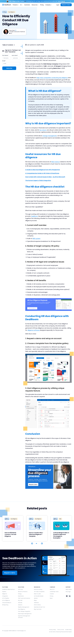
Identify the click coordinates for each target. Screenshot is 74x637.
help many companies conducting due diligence (52, 78)
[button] (15, 4)
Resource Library (38, 589)
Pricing (42, 5)
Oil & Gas (20, 589)
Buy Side (20, 600)
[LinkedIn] (70, 596)
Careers (52, 594)
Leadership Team (54, 591)
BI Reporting (5, 605)
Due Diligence (21, 609)
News (51, 598)
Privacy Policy (52, 629)
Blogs (35, 600)
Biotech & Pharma (22, 591)
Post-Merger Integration (24, 611)
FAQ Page (68, 591)
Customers (27, 5)
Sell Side (20, 602)
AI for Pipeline (5, 598)
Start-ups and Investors (24, 598)
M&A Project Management (25, 613)
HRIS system (36, 238)
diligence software (34, 330)
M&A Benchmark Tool (39, 607)
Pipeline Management (23, 607)
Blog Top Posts (37, 609)
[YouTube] (67, 596)
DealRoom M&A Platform (8, 589)
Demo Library (37, 605)
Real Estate (21, 596)
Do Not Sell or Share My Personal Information (60, 632)
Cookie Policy (68, 629)
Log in (57, 5)
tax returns (43, 130)
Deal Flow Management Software (24, 616)
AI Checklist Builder (38, 596)
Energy (20, 594)
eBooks (36, 598)
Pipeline (4, 591)
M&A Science (55, 162)
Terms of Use (60, 629)
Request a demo (66, 5)
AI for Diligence (6, 600)
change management (50, 136)
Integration (5, 596)
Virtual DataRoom (6, 602)
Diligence (4, 594)
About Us (52, 589)
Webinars (36, 602)
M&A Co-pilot (37, 594)
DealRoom (34, 216)
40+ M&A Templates (39, 591)
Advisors (20, 605)
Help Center (69, 589)
